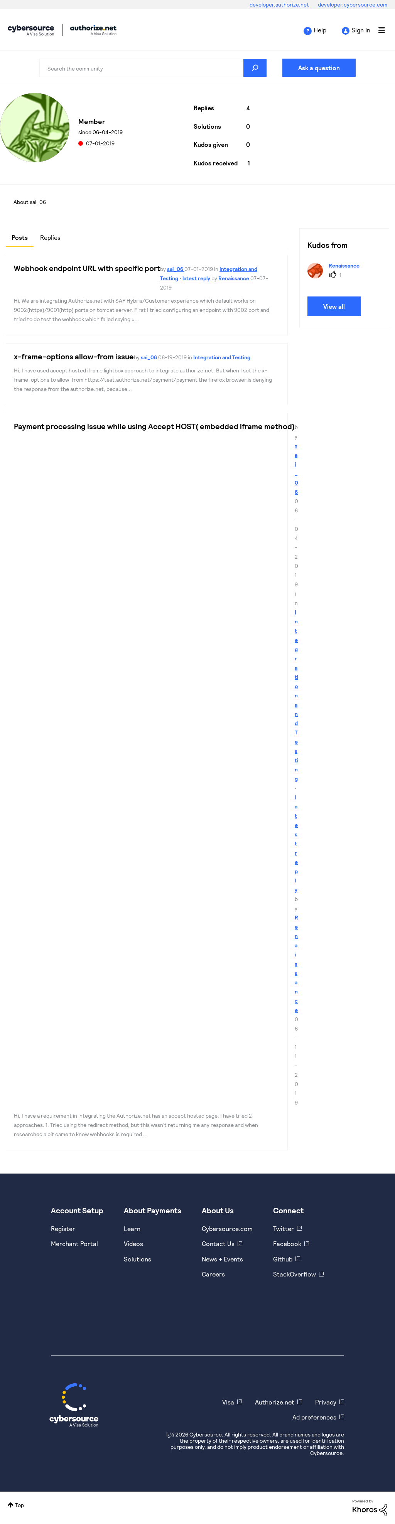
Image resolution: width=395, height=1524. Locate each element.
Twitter (283, 1228)
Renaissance (234, 278)
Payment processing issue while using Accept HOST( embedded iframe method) (154, 426)
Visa (228, 1402)
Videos (133, 1243)
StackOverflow (294, 1274)
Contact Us (218, 1243)
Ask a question (319, 67)
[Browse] (377, 30)
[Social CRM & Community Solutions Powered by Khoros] (370, 1507)
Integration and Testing (221, 357)
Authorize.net (274, 1402)
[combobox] (153, 68)
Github (282, 1259)
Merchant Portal (74, 1243)
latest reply (196, 278)
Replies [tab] (50, 237)
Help (320, 30)
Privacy (325, 1402)
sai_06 (175, 269)
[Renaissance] (336, 276)
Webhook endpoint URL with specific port (87, 268)
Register (63, 1228)
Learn (132, 1228)
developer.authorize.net (280, 4)
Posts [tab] (20, 237)
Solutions (137, 1259)
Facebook (287, 1243)
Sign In (360, 30)
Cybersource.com (227, 1228)
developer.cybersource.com (352, 4)
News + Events (222, 1259)
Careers (213, 1274)
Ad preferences (314, 1417)
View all (334, 306)
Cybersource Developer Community (31, 30)
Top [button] (19, 1505)
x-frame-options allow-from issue (74, 356)
